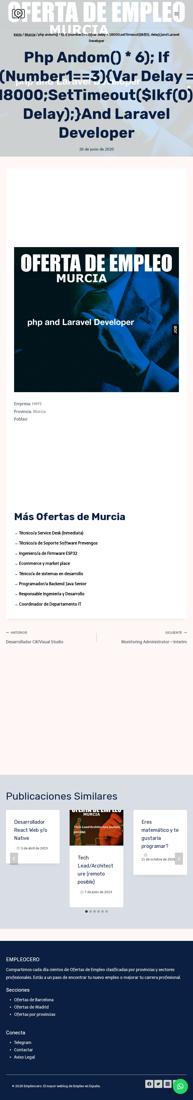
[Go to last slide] (14, 859)
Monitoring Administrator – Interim (154, 637)
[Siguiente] (179, 859)
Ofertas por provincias (34, 1014)
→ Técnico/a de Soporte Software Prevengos (56, 543)
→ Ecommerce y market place (42, 563)
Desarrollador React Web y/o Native (30, 830)
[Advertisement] (96, 212)
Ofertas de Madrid (31, 1007)
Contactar (23, 1049)
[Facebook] (149, 1084)
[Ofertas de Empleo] (20, 14)
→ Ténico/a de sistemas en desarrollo (48, 573)
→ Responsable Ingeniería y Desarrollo (49, 593)
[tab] (86, 911)
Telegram (22, 1042)
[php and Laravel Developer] (96, 319)
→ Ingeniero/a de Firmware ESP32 (45, 553)
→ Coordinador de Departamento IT (47, 604)
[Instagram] (168, 1084)
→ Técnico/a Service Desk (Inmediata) (48, 533)
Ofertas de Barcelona (34, 999)
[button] (180, 1086)
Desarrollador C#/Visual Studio (34, 637)
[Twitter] (158, 1084)
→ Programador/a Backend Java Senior (50, 583)
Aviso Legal (24, 1057)
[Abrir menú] (176, 14)
